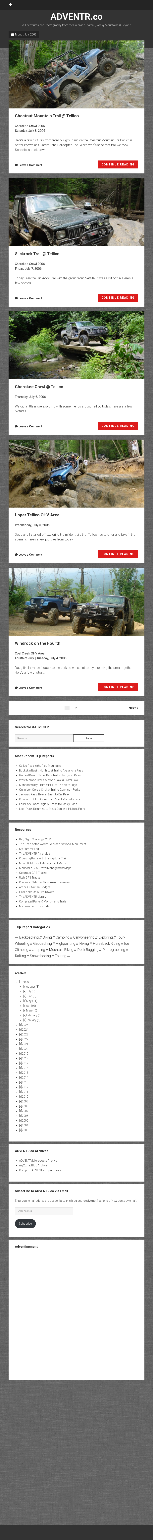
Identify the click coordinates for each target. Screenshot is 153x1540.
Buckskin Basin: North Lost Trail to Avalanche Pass (51, 770)
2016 (25, 1068)
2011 (25, 1091)
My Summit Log (29, 848)
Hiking (84, 943)
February (33, 1015)
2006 (25, 1115)
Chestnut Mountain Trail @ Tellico (77, 74)
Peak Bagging (87, 950)
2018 (25, 1058)
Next (132, 708)
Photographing (113, 950)
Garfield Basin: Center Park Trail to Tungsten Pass (50, 775)
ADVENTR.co (76, 16)
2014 (25, 1077)
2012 (25, 1087)
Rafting (20, 956)
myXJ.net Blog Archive (33, 1165)
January (33, 1020)
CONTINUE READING (119, 166)
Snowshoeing (40, 956)
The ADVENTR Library (32, 896)
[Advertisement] (76, 1314)
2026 (26, 981)
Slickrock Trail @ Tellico (77, 212)
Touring (60, 956)
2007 (25, 1111)
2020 (25, 1048)
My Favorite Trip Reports (34, 906)
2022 (25, 1039)
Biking (47, 937)
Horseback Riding (106, 943)
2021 (25, 1044)
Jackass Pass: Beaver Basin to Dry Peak (44, 794)
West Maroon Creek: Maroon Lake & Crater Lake (48, 780)
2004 (25, 1125)
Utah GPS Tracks (29, 877)
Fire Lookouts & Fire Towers (36, 891)
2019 (25, 1053)
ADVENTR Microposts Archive (38, 1160)
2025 (25, 1024)
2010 (25, 1096)
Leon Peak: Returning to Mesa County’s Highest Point (52, 808)
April (31, 1005)
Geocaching (42, 943)
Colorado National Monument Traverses (44, 882)
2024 (25, 1029)
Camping (62, 937)
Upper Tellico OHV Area (77, 474)
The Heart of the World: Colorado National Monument (52, 844)
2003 (25, 1130)
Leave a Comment (30, 165)
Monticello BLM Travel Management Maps (45, 868)
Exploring (105, 937)
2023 (25, 1034)
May (31, 1001)
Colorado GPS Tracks (33, 872)
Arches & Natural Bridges (34, 887)
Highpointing (65, 943)
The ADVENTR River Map (34, 853)
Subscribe (25, 1223)
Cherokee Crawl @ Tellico (77, 345)
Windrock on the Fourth (77, 602)
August (32, 986)
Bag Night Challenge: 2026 (35, 839)
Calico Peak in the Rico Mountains (40, 765)
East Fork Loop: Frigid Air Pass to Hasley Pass (48, 804)
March (32, 1010)
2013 (25, 1082)
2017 (25, 1063)
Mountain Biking (61, 950)
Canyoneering (83, 937)
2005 (25, 1120)
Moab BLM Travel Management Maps (42, 863)
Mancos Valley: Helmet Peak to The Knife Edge (48, 784)
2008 (25, 1106)
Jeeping (38, 950)
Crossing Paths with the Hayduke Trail (42, 858)
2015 (25, 1072)
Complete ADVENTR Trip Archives (40, 1170)
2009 (25, 1101)
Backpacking (29, 937)
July (30, 991)
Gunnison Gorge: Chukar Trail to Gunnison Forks (49, 789)
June (31, 996)
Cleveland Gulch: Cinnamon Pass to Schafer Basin (50, 799)
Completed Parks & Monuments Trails (43, 901)
